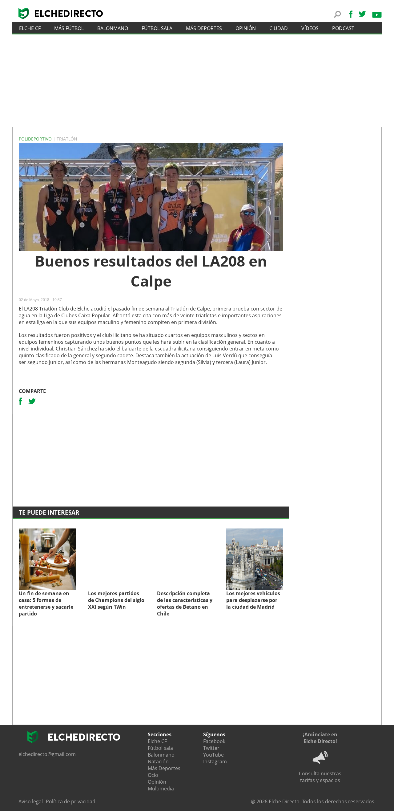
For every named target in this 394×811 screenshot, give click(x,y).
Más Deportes (164, 768)
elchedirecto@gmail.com (47, 754)
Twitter (211, 748)
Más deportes (204, 28)
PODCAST (343, 28)
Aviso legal (30, 801)
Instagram (215, 761)
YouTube (213, 754)
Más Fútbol (69, 28)
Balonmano (112, 28)
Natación (158, 761)
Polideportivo (36, 139)
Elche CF (30, 28)
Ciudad (278, 28)
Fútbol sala (157, 28)
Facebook (214, 741)
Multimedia (161, 788)
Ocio (153, 775)
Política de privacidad (70, 801)
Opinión (245, 28)
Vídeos (310, 28)
